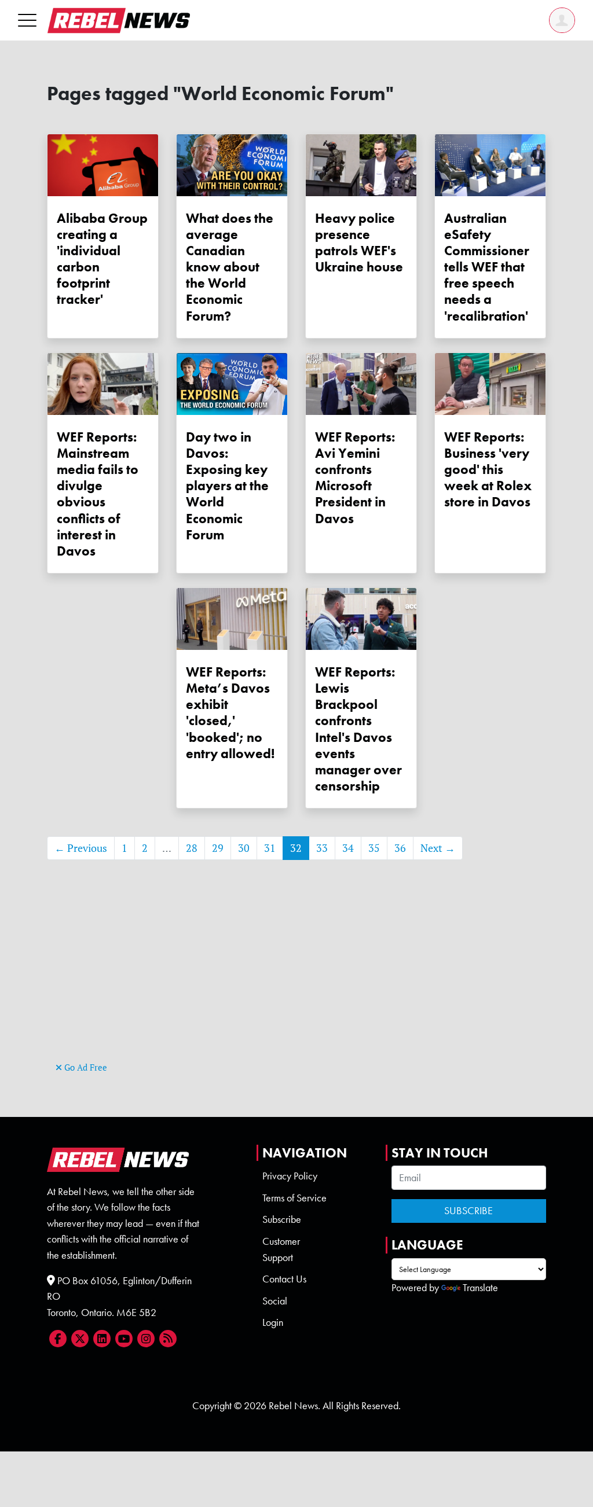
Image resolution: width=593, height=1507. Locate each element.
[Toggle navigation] (27, 20)
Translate (480, 1288)
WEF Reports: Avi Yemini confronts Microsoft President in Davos (355, 477)
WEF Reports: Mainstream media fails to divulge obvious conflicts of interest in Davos (97, 494)
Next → (437, 848)
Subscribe (281, 1219)
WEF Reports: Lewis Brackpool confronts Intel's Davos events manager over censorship (358, 729)
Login (272, 1322)
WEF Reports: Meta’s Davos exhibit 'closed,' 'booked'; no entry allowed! (230, 712)
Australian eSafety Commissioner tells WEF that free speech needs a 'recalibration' (486, 267)
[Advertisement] (296, 978)
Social (274, 1301)
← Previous (80, 848)
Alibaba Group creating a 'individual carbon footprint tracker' (102, 258)
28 (191, 848)
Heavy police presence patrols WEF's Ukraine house (359, 242)
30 (244, 848)
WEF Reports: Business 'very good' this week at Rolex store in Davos (488, 469)
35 (374, 848)
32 (296, 848)
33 (322, 848)
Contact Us (284, 1279)
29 (218, 848)
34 (348, 848)
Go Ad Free (84, 1067)
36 (400, 848)
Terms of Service (294, 1198)
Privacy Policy (289, 1176)
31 (270, 848)
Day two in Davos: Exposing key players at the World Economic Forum (227, 485)
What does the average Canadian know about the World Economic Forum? (229, 267)
